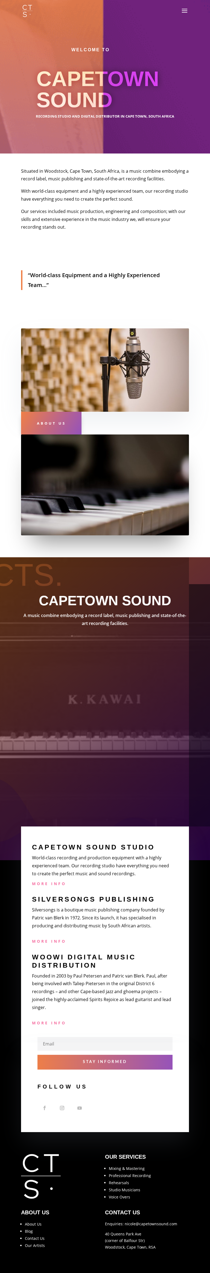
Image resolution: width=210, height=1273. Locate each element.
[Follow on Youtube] (79, 1108)
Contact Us (35, 1238)
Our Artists (35, 1245)
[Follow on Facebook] (44, 1108)
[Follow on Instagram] (62, 1108)
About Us (51, 423)
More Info (49, 883)
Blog (29, 1231)
